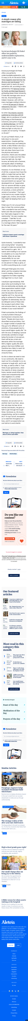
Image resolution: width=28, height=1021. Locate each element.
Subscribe (5, 7)
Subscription (14, 974)
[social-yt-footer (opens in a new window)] (9, 991)
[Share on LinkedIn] (15, 66)
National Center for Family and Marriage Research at (13, 91)
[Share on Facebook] (12, 66)
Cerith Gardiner (19, 24)
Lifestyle (4, 12)
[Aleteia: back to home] (14, 2)
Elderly (4, 858)
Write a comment (14, 575)
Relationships (13, 453)
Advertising (14, 978)
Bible (4, 886)
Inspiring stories (7, 774)
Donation (14, 976)
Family (4, 833)
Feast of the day (10, 705)
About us (14, 1001)
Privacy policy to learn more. (11, 488)
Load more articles (14, 633)
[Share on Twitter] (18, 66)
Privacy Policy (14, 1013)
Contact (14, 1010)
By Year (14, 985)
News (14, 953)
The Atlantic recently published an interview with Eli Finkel (12, 115)
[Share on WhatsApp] (23, 66)
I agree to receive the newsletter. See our (13, 488)
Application (14, 969)
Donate (13, 7)
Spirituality (14, 958)
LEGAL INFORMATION (14, 1004)
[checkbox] (3, 487)
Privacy (14, 1016)
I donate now (9, 538)
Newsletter (14, 967)
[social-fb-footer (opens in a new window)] (12, 991)
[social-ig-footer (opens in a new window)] (18, 991)
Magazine (14, 971)
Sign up (6, 492)
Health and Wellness (8, 807)
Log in (19, 569)
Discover (14, 960)
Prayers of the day (11, 719)
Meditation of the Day (11, 711)
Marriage (4, 453)
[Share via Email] (21, 66)
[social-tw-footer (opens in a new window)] (15, 991)
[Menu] (5, 3)
